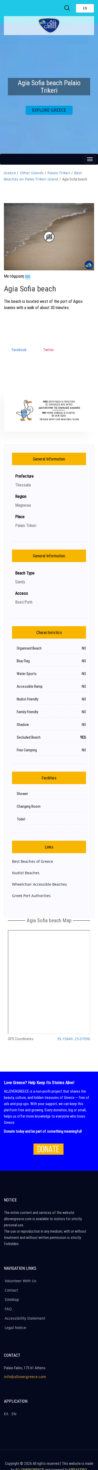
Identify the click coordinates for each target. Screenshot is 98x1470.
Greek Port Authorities (31, 895)
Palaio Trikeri (59, 172)
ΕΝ (13, 1413)
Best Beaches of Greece (32, 861)
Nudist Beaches (25, 872)
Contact (11, 1290)
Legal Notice (15, 1327)
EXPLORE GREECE (49, 110)
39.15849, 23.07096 (73, 1038)
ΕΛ (6, 1413)
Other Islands (32, 172)
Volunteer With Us (20, 1280)
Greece (10, 172)
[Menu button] (90, 159)
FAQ (8, 1308)
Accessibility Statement (25, 1318)
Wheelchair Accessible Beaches (39, 884)
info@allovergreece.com (25, 1376)
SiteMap (12, 1299)
